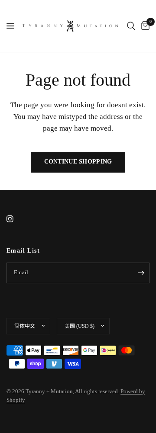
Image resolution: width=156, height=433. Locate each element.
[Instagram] (16, 218)
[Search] (131, 26)
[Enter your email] (141, 273)
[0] (144, 26)
